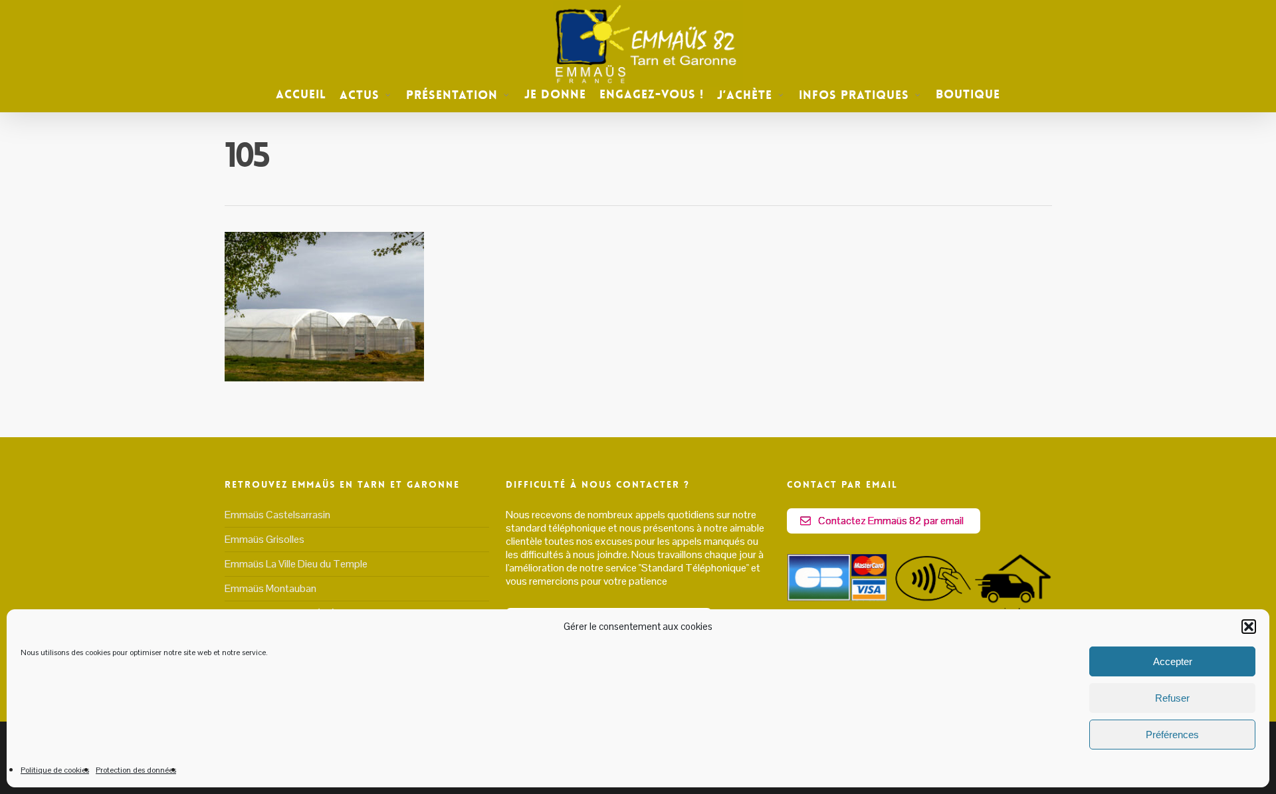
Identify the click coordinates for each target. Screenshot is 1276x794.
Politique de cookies (55, 770)
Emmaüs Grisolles (264, 539)
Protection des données (136, 770)
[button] (1248, 626)
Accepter (1172, 661)
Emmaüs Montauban (270, 588)
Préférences (1172, 734)
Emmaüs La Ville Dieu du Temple (296, 564)
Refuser (1172, 698)
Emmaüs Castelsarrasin (277, 515)
